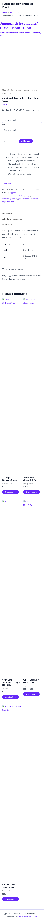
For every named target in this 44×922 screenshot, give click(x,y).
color (4, 115)
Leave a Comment (8, 33)
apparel (9, 196)
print (12, 202)
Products (11, 90)
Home (4, 90)
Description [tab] (7, 214)
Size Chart (6, 183)
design (27, 196)
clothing (22, 196)
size (3, 125)
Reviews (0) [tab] (7, 224)
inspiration (6, 202)
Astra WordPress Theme (27, 917)
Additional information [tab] (12, 219)
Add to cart (26, 141)
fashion (14, 199)
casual (15, 196)
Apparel (19, 90)
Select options (10, 492)
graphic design (23, 199)
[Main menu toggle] (39, 5)
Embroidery (6, 199)
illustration (34, 199)
